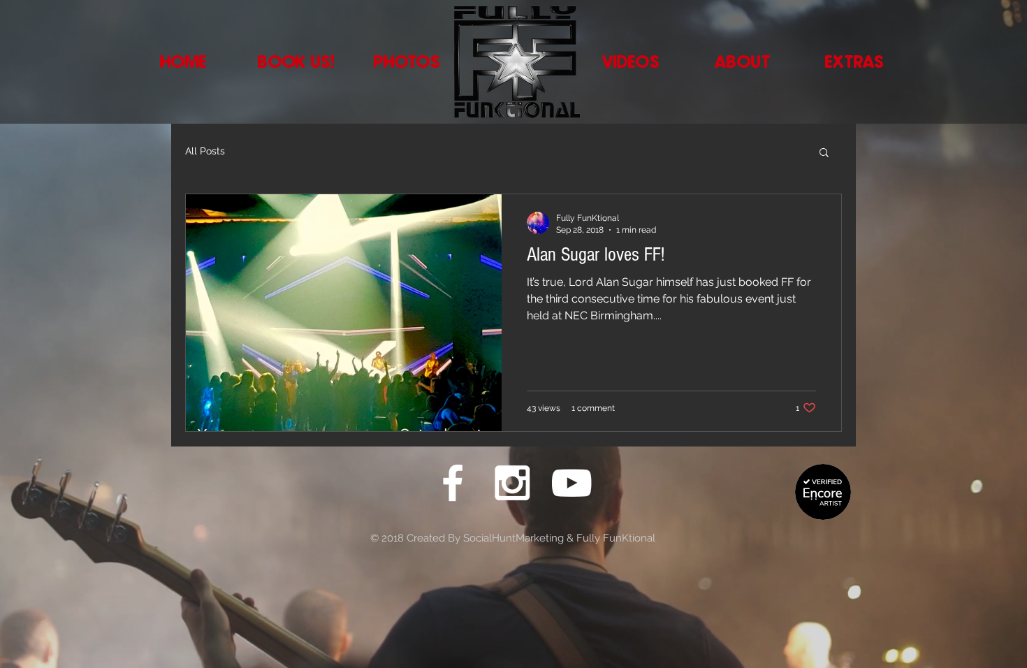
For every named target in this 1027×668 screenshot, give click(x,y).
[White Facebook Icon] (452, 482)
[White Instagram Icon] (512, 482)
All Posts (205, 151)
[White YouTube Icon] (571, 482)
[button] (824, 153)
